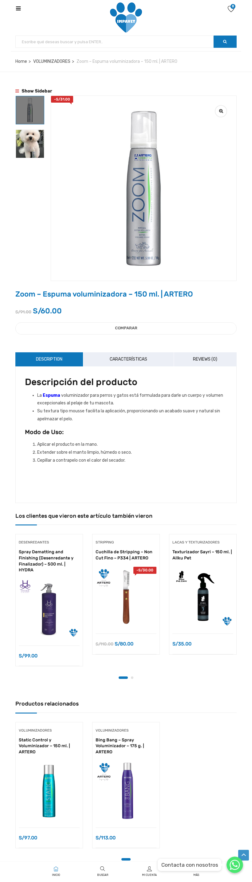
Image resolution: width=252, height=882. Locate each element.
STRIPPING (105, 542)
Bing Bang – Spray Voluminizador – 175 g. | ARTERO (120, 746)
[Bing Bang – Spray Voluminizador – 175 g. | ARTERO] (126, 791)
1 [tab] (123, 677)
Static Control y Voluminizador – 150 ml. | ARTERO (44, 746)
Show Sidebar (36, 91)
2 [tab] (132, 677)
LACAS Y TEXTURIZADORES (196, 542)
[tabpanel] (49, 605)
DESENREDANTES (34, 542)
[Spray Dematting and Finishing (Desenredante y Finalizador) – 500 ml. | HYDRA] (49, 609)
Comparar (126, 328)
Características (128, 359)
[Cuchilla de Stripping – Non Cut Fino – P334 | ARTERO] (126, 597)
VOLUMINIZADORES (51, 61)
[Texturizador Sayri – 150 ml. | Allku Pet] (202, 597)
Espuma (51, 395)
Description (49, 359)
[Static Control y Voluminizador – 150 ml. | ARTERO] (49, 791)
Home (21, 61)
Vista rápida (49, 630)
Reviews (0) (205, 359)
